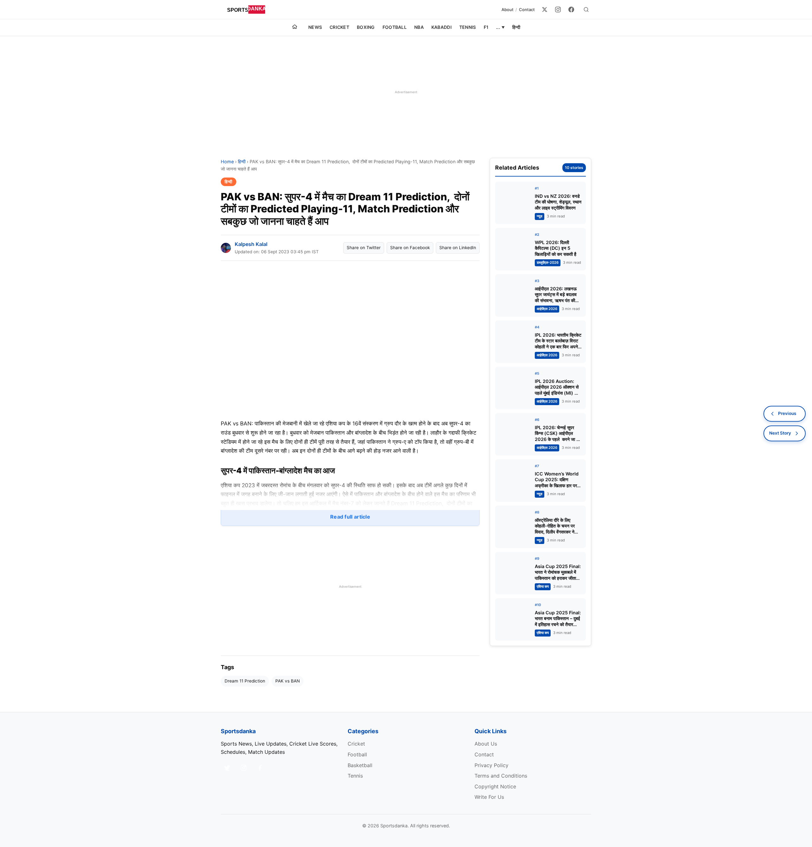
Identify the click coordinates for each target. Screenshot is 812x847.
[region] (406, 92)
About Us (486, 743)
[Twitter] (544, 9)
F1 (486, 27)
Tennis (467, 27)
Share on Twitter (364, 247)
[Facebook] (571, 9)
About (507, 9)
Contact (527, 9)
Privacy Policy (491, 765)
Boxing (366, 27)
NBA (419, 27)
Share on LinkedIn (457, 247)
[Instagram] (558, 9)
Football (395, 27)
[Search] (586, 9)
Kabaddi (441, 27)
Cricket (339, 27)
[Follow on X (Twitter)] (227, 767)
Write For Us (489, 797)
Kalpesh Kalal (251, 244)
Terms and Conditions (501, 776)
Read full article (350, 517)
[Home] (294, 27)
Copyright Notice (495, 786)
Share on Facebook (410, 247)
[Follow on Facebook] (260, 767)
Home (227, 161)
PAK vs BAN (287, 680)
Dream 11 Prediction (245, 680)
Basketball (360, 765)
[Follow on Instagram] (243, 767)
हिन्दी (516, 27)
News (315, 27)
